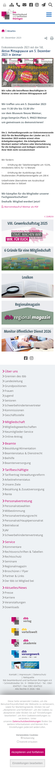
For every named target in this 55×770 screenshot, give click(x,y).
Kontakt (13, 674)
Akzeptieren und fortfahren (27, 752)
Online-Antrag (13, 436)
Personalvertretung (18, 501)
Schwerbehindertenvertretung (24, 535)
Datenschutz (39, 674)
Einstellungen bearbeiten (27, 763)
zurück (49, 216)
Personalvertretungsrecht (21, 515)
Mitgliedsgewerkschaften (21, 427)
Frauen (9, 391)
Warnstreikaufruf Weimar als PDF (21, 206)
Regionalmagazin (16, 566)
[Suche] (49, 4)
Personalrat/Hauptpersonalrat (24, 520)
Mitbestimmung (15, 511)
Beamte (10, 443)
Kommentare (13, 547)
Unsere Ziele (13, 484)
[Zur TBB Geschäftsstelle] (17, 4)
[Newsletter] (42, 4)
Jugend (9, 395)
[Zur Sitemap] (10, 4)
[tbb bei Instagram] (36, 4)
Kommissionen (14, 410)
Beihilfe (9, 458)
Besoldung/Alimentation (20, 448)
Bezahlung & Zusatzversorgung (24, 489)
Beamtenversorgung (18, 463)
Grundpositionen (15, 386)
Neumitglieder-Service (19, 431)
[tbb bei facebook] (30, 4)
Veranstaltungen (15, 602)
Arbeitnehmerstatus (17, 479)
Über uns (11, 371)
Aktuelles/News (16, 588)
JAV (7, 530)
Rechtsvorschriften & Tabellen (24, 551)
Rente (8, 494)
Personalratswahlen (17, 506)
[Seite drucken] (51, 38)
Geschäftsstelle (14, 415)
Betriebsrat (12, 525)
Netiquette (28, 677)
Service (10, 542)
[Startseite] (3, 31)
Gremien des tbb (15, 376)
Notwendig (28, 738)
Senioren (10, 400)
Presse (9, 592)
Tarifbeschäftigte (16, 470)
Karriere (10, 597)
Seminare (11, 561)
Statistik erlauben (28, 741)
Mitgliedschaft (15, 422)
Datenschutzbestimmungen (27, 721)
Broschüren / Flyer (16, 571)
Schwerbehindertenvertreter (23, 405)
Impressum (25, 674)
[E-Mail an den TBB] (23, 4)
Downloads (12, 607)
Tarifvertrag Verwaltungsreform (25, 475)
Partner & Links (14, 576)
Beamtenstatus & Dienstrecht (23, 453)
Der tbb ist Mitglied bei (19, 581)
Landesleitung (14, 381)
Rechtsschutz (13, 556)
